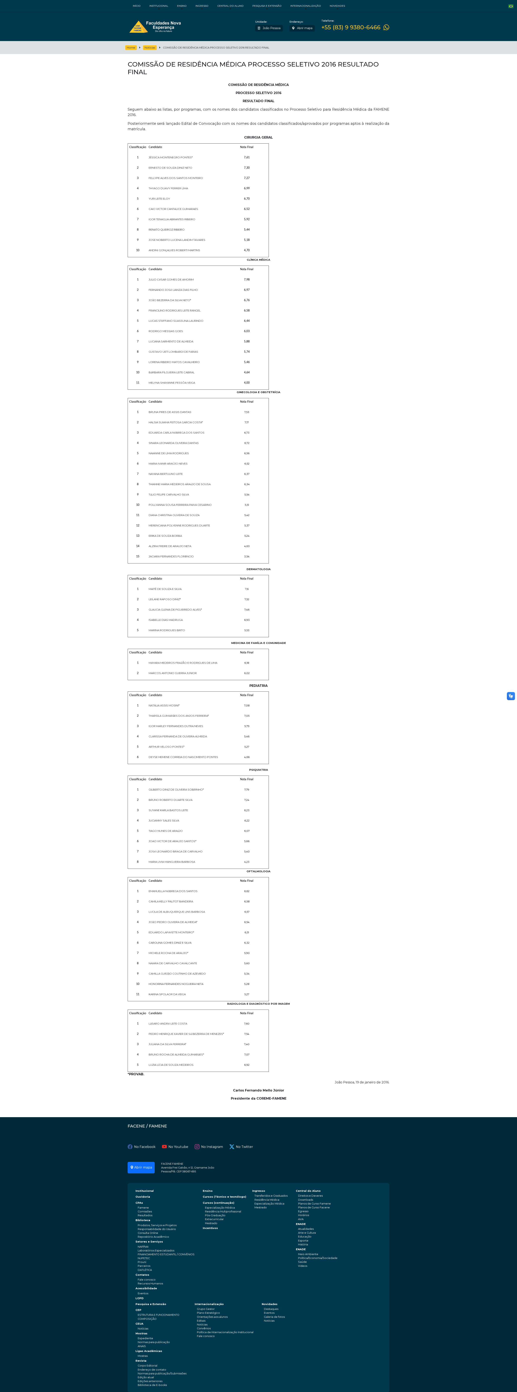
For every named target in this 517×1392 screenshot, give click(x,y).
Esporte (303, 1240)
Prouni (142, 1262)
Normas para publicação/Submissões (162, 1373)
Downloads (305, 1199)
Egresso (303, 1211)
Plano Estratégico (208, 1312)
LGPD (140, 1298)
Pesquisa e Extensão (267, 5)
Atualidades (306, 1228)
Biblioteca (143, 1220)
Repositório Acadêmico (153, 1236)
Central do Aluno (230, 5)
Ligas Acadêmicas (149, 1351)
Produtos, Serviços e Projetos (157, 1225)
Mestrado (211, 1223)
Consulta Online (148, 1232)
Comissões (145, 1211)
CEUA (139, 1323)
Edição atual (146, 1377)
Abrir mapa (304, 28)
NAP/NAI (143, 1246)
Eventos (143, 1293)
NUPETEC (144, 1258)
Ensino (182, 5)
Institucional (158, 5)
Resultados (145, 1215)
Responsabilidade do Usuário (157, 1229)
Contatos (142, 1274)
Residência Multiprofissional (223, 1211)
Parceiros (144, 1265)
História (303, 1244)
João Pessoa (271, 28)
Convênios (204, 1328)
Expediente (145, 1338)
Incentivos (210, 1228)
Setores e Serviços (149, 1241)
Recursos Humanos (150, 1283)
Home (131, 47)
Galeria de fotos (274, 1316)
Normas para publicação (154, 1342)
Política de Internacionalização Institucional (225, 1332)
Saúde (302, 1261)
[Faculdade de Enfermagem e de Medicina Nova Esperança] (155, 26)
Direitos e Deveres (310, 1195)
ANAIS (142, 1346)
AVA (301, 1219)
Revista (141, 1360)
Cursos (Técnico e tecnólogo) (224, 1196)
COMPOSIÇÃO (147, 1318)
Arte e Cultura (307, 1232)
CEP (138, 1310)
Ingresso (201, 5)
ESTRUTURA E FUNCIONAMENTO (158, 1314)
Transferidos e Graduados (271, 1195)
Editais (201, 1320)
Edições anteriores (150, 1381)
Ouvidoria (143, 1196)
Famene (143, 1207)
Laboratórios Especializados (156, 1250)
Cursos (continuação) (218, 1202)
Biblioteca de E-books (152, 1385)
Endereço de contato (152, 1369)
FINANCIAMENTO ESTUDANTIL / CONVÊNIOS (166, 1254)
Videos (302, 1265)
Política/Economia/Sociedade (317, 1258)
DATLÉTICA (145, 1269)
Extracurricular (214, 1219)
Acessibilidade (146, 1288)
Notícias (150, 47)
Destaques (271, 1308)
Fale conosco (147, 1279)
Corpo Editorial (147, 1365)
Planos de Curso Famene (314, 1203)
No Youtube (178, 1147)
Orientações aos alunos (212, 1316)
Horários (303, 1215)
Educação (304, 1236)
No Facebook (145, 1147)
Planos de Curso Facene (314, 1207)
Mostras (141, 1333)
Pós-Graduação (215, 1215)
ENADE (301, 1224)
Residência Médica (266, 1199)
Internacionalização (305, 5)
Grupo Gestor (206, 1308)
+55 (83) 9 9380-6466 (350, 27)
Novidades (337, 5)
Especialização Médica (220, 1207)
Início (137, 5)
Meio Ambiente (308, 1254)
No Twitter (244, 1147)
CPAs (139, 1202)
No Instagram (212, 1147)
